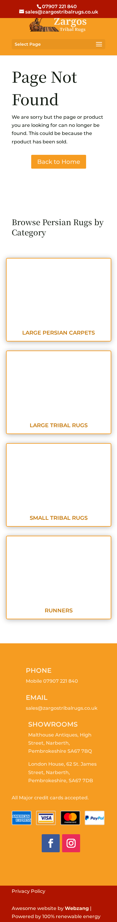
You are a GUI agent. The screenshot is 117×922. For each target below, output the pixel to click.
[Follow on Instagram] (71, 843)
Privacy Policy (28, 891)
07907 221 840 (60, 681)
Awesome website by (50, 908)
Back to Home (58, 161)
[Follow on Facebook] (51, 843)
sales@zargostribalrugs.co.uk (62, 708)
